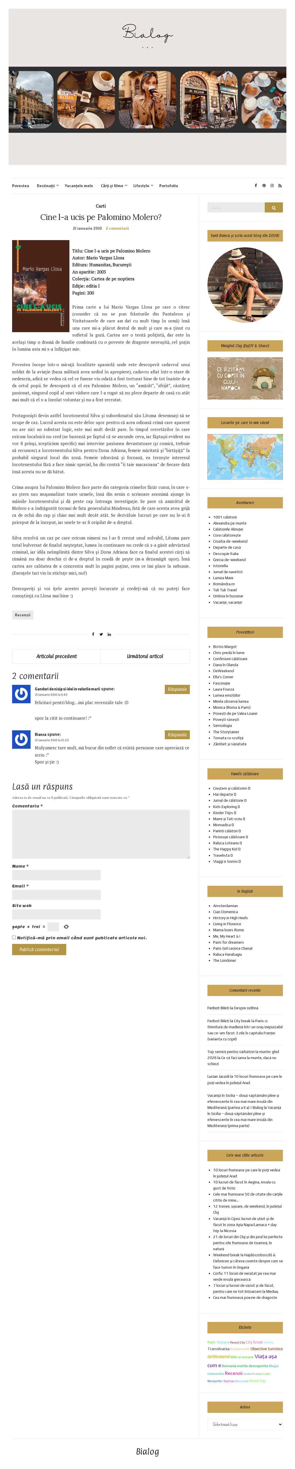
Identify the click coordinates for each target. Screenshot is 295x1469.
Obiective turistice (267, 1348)
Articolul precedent (56, 656)
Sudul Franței (252, 1373)
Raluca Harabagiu (227, 954)
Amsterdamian (225, 906)
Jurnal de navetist (228, 572)
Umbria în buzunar (228, 596)
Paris (211, 1342)
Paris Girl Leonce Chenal (232, 948)
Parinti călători (225, 831)
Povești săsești (226, 719)
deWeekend (218, 1356)
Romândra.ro (224, 584)
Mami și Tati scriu (227, 819)
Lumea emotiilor (226, 695)
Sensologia (222, 725)
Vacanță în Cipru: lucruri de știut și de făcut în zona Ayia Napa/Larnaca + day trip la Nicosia (245, 1225)
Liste (266, 1373)
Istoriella (220, 566)
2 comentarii (117, 228)
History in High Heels (230, 918)
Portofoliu (168, 185)
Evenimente (240, 1349)
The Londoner (224, 960)
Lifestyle (141, 185)
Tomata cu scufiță (228, 738)
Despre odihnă (246, 1008)
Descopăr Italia (226, 554)
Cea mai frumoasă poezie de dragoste (245, 1297)
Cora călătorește (227, 535)
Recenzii (23, 614)
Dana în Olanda (225, 665)
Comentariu (27, 806)
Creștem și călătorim (230, 788)
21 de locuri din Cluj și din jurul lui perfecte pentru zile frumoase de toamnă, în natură (248, 1243)
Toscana (222, 1342)
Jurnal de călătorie (228, 800)
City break (254, 1342)
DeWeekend (223, 671)
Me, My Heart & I (226, 936)
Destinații (46, 185)
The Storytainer (226, 732)
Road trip (257, 1380)
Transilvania (218, 1348)
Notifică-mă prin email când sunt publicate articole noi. (82, 938)
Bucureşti (242, 1381)
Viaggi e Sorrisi (225, 861)
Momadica (222, 825)
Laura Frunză (223, 689)
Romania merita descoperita (245, 1366)
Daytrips (229, 1381)
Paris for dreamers (228, 942)
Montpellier (215, 1381)
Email (20, 886)
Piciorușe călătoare (229, 837)
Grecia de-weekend (229, 560)
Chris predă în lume (229, 653)
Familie (269, 1342)
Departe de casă (227, 547)
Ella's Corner (223, 677)
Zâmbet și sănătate (230, 744)
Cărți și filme (112, 185)
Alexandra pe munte (230, 523)
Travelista (221, 855)
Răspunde (177, 689)
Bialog (147, 1452)
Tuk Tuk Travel (225, 590)
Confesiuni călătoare (230, 659)
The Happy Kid (225, 849)
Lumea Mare (223, 578)
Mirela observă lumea (231, 701)
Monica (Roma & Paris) (232, 707)
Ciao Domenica (225, 912)
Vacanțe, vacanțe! (227, 602)
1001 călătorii (225, 517)
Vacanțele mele (79, 185)
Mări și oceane (242, 1357)
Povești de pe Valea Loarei (235, 713)
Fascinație (221, 683)
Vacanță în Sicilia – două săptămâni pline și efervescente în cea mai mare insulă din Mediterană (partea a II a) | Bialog (243, 1101)
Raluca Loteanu (226, 843)
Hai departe (223, 794)
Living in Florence (227, 924)
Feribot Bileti (218, 1021)
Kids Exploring (225, 807)
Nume (20, 866)
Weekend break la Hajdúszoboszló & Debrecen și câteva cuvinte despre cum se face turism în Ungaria (248, 1261)
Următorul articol (145, 656)
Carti (101, 206)
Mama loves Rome (228, 930)
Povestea (20, 185)
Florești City (237, 1342)
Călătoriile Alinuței (228, 529)
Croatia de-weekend (230, 541)
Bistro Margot (225, 647)
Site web (22, 905)
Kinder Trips (223, 813)
